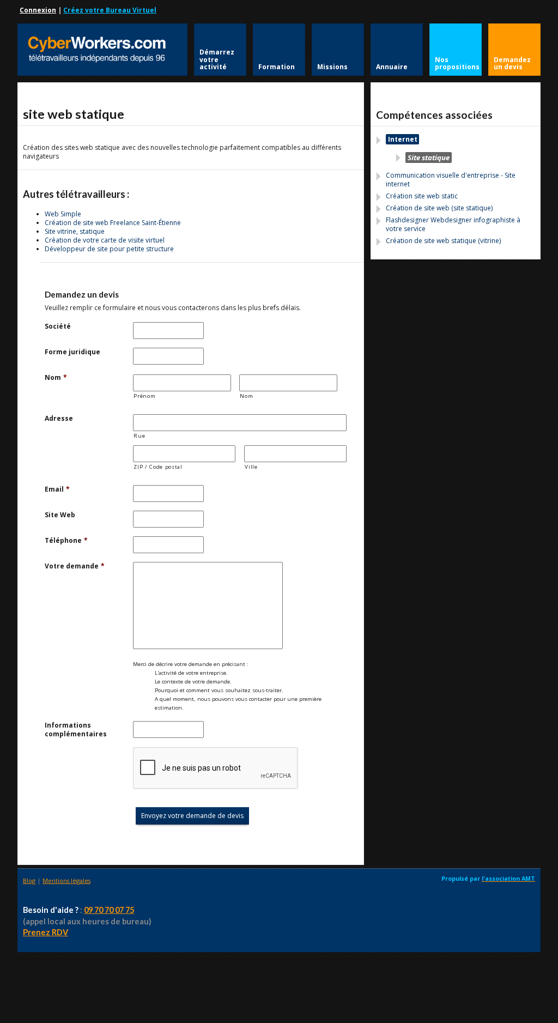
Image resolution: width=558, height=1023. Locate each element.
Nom (56, 377)
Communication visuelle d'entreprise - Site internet (450, 180)
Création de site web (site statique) (439, 208)
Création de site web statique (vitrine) (443, 240)
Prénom (144, 395)
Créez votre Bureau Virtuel (109, 10)
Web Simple (63, 214)
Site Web (60, 515)
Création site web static (422, 196)
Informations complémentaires (76, 730)
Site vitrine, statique (75, 231)
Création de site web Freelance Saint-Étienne (113, 222)
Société (58, 326)
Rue (139, 435)
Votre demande (75, 566)
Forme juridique (72, 352)
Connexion (38, 10)
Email (57, 489)
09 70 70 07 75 (109, 910)
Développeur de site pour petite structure (109, 248)
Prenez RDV (45, 932)
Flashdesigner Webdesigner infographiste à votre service (453, 224)
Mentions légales (66, 880)
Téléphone (66, 540)
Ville (251, 466)
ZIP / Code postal (158, 466)
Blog (29, 880)
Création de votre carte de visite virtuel (105, 240)
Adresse (59, 418)
